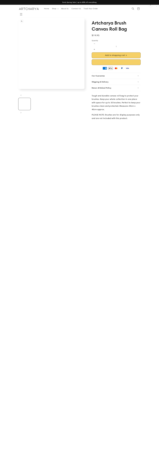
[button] (21, 14)
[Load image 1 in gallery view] (24, 104)
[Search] (133, 8)
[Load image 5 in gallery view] (78, 104)
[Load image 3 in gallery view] (51, 104)
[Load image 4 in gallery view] (65, 104)
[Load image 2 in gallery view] (38, 104)
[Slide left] (21, 95)
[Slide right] (21, 112)
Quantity (95, 40)
